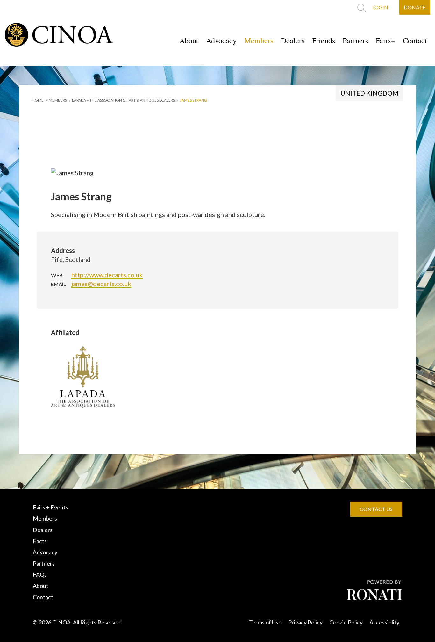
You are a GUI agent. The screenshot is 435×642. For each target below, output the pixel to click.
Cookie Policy (346, 622)
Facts (40, 541)
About (188, 40)
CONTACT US (376, 509)
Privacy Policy (305, 622)
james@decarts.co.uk (101, 283)
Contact (415, 40)
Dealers (292, 40)
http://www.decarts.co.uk (107, 274)
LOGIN (380, 7)
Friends (323, 40)
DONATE (414, 7)
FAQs (40, 574)
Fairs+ (385, 40)
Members (258, 40)
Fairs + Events (50, 507)
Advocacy (221, 40)
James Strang (193, 100)
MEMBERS (58, 100)
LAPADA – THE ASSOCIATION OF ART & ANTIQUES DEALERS (123, 100)
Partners (355, 40)
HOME (38, 100)
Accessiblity (384, 622)
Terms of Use (265, 622)
